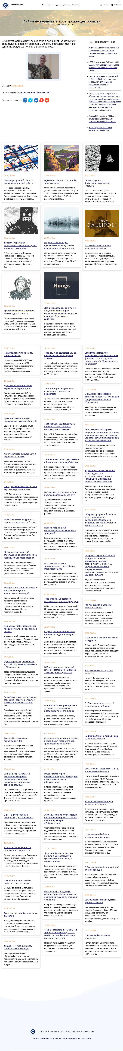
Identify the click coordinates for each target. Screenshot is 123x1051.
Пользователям (69, 1038)
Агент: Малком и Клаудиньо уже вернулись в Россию (20, 455)
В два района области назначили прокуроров (101, 639)
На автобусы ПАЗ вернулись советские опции (18, 354)
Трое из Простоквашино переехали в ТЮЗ (16, 739)
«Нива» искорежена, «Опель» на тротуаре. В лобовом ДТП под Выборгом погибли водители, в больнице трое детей (60, 934)
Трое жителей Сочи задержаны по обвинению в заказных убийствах (61, 460)
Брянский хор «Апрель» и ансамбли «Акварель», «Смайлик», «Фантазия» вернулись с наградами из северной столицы (17, 779)
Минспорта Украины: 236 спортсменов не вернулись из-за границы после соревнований (20, 555)
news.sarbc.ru (17, 86)
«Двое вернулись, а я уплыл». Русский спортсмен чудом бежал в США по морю (20, 664)
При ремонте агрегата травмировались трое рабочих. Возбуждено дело (60, 566)
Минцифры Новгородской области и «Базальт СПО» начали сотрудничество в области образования (102, 398)
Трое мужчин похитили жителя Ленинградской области (19, 312)
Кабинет (117, 5)
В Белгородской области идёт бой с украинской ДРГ (102, 868)
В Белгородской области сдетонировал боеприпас (97, 835)
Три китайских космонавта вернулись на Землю (98, 246)
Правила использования (42, 1038)
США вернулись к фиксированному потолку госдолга (97, 183)
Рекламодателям (84, 1038)
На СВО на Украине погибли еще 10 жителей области (101, 737)
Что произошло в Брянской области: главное (98, 606)
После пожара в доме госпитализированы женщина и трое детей (60, 530)
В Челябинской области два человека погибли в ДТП (99, 802)
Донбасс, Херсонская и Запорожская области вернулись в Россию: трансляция (20, 245)
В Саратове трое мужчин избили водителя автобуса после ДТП (60, 493)
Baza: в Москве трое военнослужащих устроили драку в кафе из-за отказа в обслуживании (61, 778)
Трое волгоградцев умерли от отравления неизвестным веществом (59, 391)
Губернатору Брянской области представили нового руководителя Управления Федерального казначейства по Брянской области (100, 520)
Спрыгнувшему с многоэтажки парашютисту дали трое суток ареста (59, 634)
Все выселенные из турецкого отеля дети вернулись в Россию (20, 520)
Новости (46, 5)
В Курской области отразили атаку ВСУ (99, 671)
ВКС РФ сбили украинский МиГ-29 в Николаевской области (102, 770)
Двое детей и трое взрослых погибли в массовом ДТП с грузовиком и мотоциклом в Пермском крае (58, 857)
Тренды (55, 5)
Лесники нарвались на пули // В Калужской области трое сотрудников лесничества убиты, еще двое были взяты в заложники (60, 313)
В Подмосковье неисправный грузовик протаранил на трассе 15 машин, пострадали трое (60, 670)
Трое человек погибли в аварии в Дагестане (20, 914)
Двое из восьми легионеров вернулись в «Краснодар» (18, 387)
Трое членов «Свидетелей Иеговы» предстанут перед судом (61, 600)
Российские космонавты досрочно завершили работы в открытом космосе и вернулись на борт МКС (21, 701)
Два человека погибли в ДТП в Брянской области (100, 901)
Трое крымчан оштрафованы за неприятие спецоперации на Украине (60, 356)
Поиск (105, 5)
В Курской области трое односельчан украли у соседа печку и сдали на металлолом (59, 245)
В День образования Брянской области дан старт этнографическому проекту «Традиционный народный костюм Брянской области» (100, 476)
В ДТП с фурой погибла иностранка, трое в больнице (18, 816)
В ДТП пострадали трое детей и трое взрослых (60, 181)
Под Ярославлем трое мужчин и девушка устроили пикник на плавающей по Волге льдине (60, 708)
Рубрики (65, 5)
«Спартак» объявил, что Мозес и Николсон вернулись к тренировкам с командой (20, 590)
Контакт (75, 5)
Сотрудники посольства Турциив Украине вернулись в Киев (20, 488)
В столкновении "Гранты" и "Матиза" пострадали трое (17, 849)
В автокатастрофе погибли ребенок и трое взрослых (17, 881)
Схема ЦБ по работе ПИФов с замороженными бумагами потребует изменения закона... (102, 119)
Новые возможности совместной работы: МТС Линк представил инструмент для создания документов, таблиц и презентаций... (103, 82)
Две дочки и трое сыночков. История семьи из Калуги (18, 947)
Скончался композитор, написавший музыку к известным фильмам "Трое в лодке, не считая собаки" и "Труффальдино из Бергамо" (101, 358)
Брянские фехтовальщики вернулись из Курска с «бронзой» (20, 419)
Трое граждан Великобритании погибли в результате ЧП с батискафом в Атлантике (59, 427)
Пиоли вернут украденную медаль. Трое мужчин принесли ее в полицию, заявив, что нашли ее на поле (61, 895)
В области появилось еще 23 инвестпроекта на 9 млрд (99, 704)
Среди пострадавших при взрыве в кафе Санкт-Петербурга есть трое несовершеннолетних (61, 741)
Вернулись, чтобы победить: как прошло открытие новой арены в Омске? (20, 629)
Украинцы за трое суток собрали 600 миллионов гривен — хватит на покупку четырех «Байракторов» (60, 819)
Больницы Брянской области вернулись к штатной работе (18, 181)
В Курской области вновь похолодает (97, 936)
